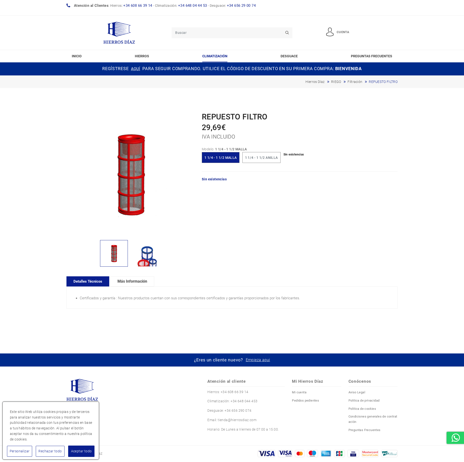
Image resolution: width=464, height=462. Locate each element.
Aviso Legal (356, 392)
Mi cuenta (299, 392)
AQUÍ (135, 68)
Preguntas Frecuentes (364, 430)
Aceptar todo (81, 451)
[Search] (287, 32)
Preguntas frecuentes (371, 56)
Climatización (214, 56)
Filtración (355, 82)
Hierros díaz (315, 82)
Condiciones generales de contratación (372, 419)
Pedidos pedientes (305, 400)
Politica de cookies (362, 409)
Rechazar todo (50, 451)
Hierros (142, 56)
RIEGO (336, 82)
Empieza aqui (258, 360)
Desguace (289, 56)
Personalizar (20, 451)
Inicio (77, 56)
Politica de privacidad (364, 400)
